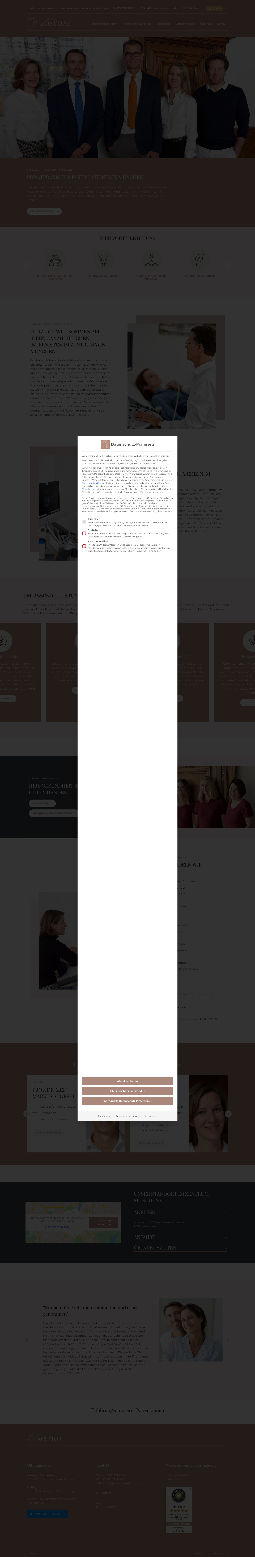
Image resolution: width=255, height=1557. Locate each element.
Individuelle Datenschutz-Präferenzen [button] (127, 1101)
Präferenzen (104, 1116)
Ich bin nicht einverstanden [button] (127, 1091)
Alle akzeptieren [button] (127, 1081)
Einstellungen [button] (89, 489)
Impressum (151, 1116)
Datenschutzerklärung (93, 483)
